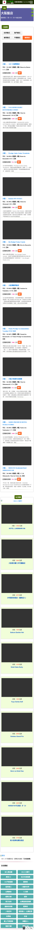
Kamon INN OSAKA (15, 198)
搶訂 (20, 73)
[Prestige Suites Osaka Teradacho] (17, 141)
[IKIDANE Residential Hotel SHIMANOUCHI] (17, 455)
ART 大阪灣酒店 (14, 64)
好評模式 (7, 33)
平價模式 (17, 37)
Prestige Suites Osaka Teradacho (18, 153)
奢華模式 (7, 37)
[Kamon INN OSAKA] (17, 186)
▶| (31, 928)
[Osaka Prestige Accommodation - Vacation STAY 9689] (17, 316)
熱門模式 (17, 33)
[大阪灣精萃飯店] (17, 273)
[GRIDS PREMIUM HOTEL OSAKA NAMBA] (17, 410)
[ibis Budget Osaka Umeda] (17, 229)
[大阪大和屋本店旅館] (17, 366)
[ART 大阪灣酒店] (17, 51)
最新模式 (27, 37)
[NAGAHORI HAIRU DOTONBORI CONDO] (17, 95)
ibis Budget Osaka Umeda (16, 242)
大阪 (4, 64)
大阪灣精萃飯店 (13, 285)
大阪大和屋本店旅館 (15, 379)
